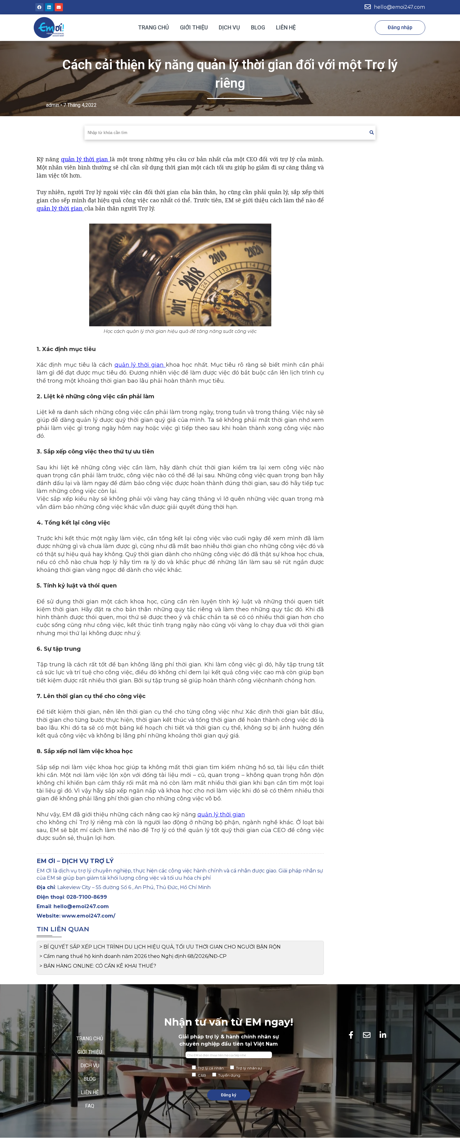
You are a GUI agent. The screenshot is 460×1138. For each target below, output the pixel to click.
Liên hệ (286, 27)
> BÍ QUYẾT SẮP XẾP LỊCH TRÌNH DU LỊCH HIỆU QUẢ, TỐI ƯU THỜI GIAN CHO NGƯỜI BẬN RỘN (160, 947)
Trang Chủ (153, 27)
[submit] (372, 133)
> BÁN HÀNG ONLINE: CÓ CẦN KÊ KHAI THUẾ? (97, 966)
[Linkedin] (49, 7)
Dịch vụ (229, 27)
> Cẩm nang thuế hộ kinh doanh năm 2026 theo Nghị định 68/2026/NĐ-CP (133, 956)
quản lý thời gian (85, 159)
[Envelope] (59, 7)
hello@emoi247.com (399, 7)
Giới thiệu (194, 27)
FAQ (89, 1106)
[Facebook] (39, 7)
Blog (258, 27)
